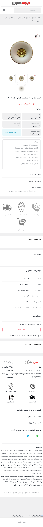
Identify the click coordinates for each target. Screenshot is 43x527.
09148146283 (36, 374)
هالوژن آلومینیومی (24, 18)
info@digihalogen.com (21, 374)
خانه (39, 18)
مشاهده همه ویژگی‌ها (11, 133)
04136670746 (36, 370)
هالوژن (34, 18)
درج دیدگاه (21, 330)
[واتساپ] (37, 436)
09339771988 (36, 377)
